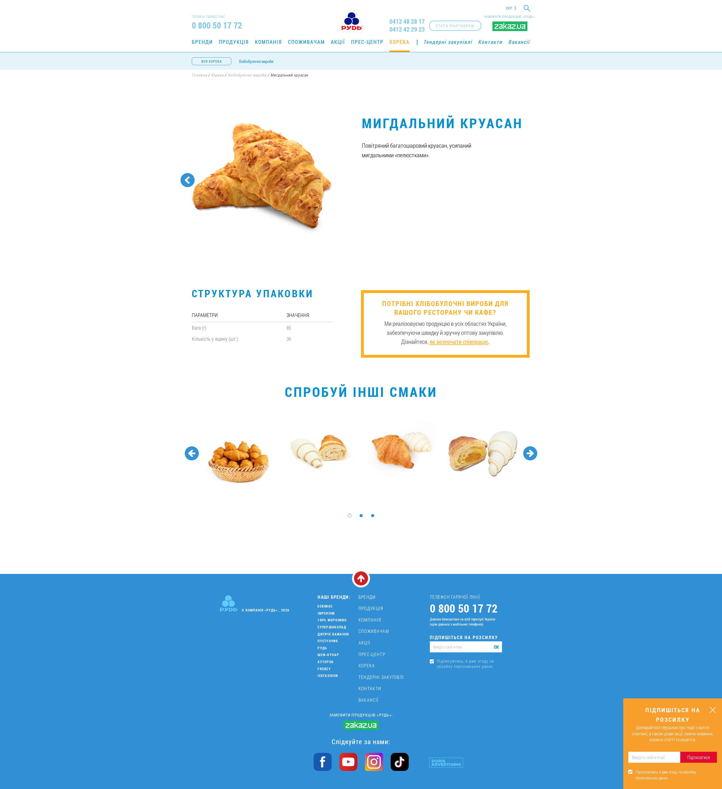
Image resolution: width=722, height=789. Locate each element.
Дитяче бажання (333, 634)
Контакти (490, 41)
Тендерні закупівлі (447, 41)
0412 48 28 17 (407, 21)
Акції (338, 41)
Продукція (234, 41)
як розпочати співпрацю (459, 342)
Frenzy (324, 668)
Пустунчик (328, 641)
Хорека (399, 41)
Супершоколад (332, 627)
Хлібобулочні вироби (256, 61)
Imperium (326, 613)
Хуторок (326, 661)
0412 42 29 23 (407, 29)
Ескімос (325, 606)
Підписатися (698, 757)
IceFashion (328, 675)
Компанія (268, 41)
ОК (496, 647)
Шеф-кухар (328, 654)
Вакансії (519, 41)
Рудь (322, 648)
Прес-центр (367, 41)
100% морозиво (332, 620)
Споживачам (306, 41)
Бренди (202, 41)
